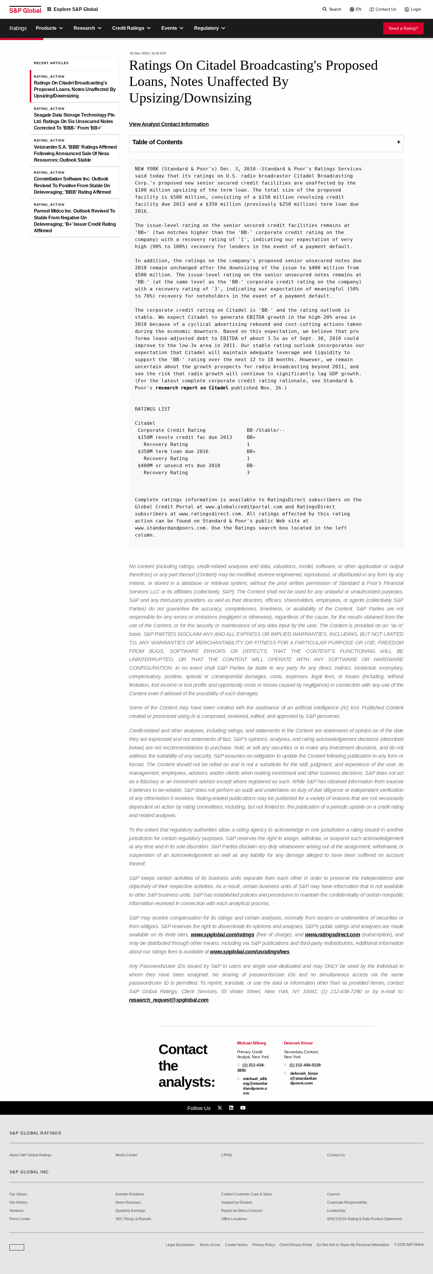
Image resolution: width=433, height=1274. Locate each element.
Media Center (126, 1155)
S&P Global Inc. (29, 1172)
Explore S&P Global (76, 9)
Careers (333, 1194)
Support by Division (236, 1203)
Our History (18, 1203)
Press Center (19, 1219)
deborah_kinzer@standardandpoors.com (304, 1078)
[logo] (25, 9)
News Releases (128, 1203)
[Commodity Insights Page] (220, 1108)
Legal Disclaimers (180, 1245)
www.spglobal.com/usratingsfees (249, 952)
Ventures (16, 1211)
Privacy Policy (263, 1245)
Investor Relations (129, 1194)
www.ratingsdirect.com (332, 935)
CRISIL (227, 1155)
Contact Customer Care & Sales (246, 1194)
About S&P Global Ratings (30, 1155)
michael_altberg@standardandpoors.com (255, 1085)
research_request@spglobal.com (169, 1000)
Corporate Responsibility (347, 1203)
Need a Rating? (403, 28)
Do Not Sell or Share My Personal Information (353, 1245)
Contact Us (386, 9)
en (358, 9)
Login (416, 9)
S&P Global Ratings (35, 1133)
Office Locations (234, 1219)
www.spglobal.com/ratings (222, 935)
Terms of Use (209, 1245)
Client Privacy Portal (296, 1245)
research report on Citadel (192, 388)
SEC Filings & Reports (133, 1219)
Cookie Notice (236, 1245)
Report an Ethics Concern (241, 1211)
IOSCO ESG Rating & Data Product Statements (364, 1219)
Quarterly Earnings (130, 1211)
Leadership (336, 1211)
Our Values (18, 1194)
